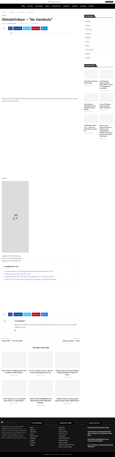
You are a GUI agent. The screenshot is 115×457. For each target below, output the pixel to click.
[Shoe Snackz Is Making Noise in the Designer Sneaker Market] (14, 360)
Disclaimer (62, 436)
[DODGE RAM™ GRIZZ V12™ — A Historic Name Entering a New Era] (91, 118)
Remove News (63, 442)
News (23, 6)
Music (47, 6)
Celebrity (66, 6)
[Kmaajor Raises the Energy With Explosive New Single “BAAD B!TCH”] (67, 388)
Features (83, 6)
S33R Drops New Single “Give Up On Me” (18, 274)
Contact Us (62, 429)
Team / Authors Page (65, 447)
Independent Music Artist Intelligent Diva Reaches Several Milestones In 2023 (29, 271)
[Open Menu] (2, 1)
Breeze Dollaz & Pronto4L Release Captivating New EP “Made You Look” (67, 373)
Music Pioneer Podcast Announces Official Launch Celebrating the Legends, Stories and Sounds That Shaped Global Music (106, 131)
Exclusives (39, 6)
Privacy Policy (63, 432)
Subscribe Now (109, 2)
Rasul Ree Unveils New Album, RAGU (91, 82)
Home (3, 12)
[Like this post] (11, 28)
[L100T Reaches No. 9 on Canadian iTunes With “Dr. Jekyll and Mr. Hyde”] (14, 388)
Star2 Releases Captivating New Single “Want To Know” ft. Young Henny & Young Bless (106, 84)
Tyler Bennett (12, 23)
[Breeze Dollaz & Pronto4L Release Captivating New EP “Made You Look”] (67, 360)
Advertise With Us (64, 438)
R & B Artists (56, 6)
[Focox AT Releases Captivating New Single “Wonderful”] (106, 97)
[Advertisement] (41, 156)
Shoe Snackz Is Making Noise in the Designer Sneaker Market (90, 107)
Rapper (91, 6)
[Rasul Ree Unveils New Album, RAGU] (91, 74)
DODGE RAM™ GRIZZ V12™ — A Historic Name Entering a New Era (90, 128)
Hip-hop (30, 6)
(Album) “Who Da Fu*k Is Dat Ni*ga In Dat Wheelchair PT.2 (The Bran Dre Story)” (30, 277)
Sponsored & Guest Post (66, 445)
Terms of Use (63, 434)
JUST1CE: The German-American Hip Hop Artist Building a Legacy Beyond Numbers (31, 279)
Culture (88, 25)
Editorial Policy (63, 440)
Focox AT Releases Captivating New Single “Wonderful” (105, 106)
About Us (62, 427)
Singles (74, 6)
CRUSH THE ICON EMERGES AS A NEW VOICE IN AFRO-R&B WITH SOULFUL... (41, 401)
